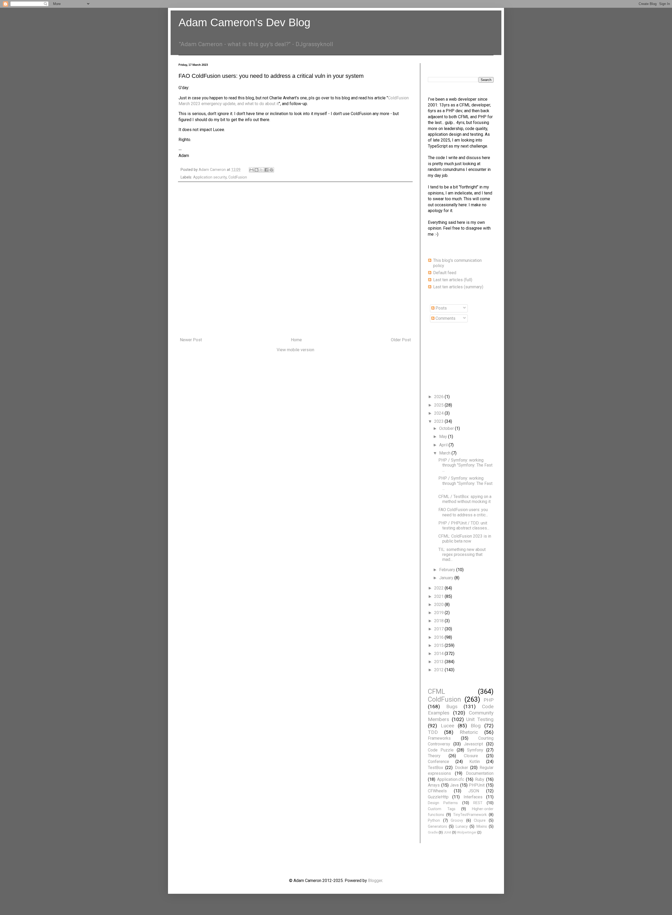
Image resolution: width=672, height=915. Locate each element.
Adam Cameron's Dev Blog (244, 22)
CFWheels (437, 790)
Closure (471, 755)
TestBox (435, 767)
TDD (433, 732)
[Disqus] (295, 259)
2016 (439, 637)
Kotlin (474, 761)
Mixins (481, 826)
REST (477, 803)
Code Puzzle (441, 750)
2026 (439, 396)
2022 (439, 588)
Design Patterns (443, 803)
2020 (439, 604)
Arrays (434, 785)
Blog (476, 726)
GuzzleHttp (438, 796)
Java (454, 785)
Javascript (473, 743)
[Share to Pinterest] (271, 169)
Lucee (447, 726)
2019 (439, 612)
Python (434, 820)
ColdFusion (237, 177)
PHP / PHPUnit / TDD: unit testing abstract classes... (463, 525)
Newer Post (191, 339)
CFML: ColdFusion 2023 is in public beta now (464, 539)
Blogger (375, 880)
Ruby (479, 779)
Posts (440, 308)
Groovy (457, 820)
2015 (439, 645)
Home (296, 339)
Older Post (401, 339)
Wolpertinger (466, 832)
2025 (439, 405)
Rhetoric (469, 732)
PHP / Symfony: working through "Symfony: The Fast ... (465, 465)
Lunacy (462, 826)
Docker (461, 767)
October (447, 428)
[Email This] (251, 169)
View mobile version (295, 349)
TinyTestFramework (470, 815)
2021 (439, 596)
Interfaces (473, 796)
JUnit (447, 832)
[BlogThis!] (256, 169)
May (443, 436)
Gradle (433, 832)
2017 (439, 628)
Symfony (475, 750)
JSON (473, 790)
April (444, 444)
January (446, 577)
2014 (439, 653)
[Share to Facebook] (266, 169)
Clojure (480, 820)
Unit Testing (480, 719)
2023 (439, 421)
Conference (438, 761)
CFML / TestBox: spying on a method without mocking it (464, 499)
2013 (439, 661)
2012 (439, 669)
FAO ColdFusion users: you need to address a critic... (463, 512)
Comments (444, 318)
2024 (439, 413)
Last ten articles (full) (452, 279)
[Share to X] (261, 169)
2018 (439, 620)
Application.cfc (450, 779)
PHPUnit (477, 785)
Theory (434, 755)
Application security (210, 177)
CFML (436, 691)
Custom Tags (441, 809)
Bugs (452, 706)
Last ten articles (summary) (458, 286)
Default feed (444, 272)
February (447, 569)
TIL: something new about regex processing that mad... (462, 554)
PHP (489, 700)
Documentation (480, 773)
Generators (437, 826)
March (445, 453)
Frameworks (439, 738)
